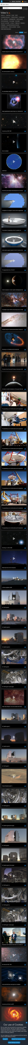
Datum (25, 32)
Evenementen (12, 19)
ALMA (13, 15)
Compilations (14, 17)
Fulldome (11, 21)
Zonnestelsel (4, 27)
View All (3, 15)
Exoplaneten (20, 19)
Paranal (23, 23)
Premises (3, 25)
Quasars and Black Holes (13, 25)
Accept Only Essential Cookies (18, 1039)
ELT (2, 19)
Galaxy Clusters (5, 23)
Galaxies (17, 21)
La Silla (12, 23)
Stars (18, 27)
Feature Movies (4, 21)
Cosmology (21, 17)
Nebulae (17, 23)
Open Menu (5, 4)
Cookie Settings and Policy (14, 1042)
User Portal (18, 1)
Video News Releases (6, 29)
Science (13, 1)
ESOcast (6, 19)
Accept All (5, 1039)
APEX (16, 15)
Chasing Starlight (5, 17)
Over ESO (8, 15)
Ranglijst (21, 32)
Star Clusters (12, 27)
